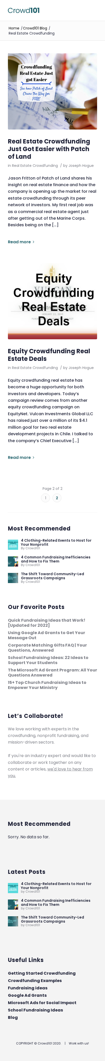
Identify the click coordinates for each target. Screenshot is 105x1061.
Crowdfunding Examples (35, 981)
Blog (13, 1017)
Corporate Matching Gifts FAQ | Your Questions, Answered (47, 647)
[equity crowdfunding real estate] (52, 301)
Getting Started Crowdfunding (42, 973)
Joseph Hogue (81, 165)
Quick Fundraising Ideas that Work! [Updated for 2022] (46, 622)
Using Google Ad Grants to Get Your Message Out (46, 635)
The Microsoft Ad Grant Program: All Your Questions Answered (52, 672)
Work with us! (79, 1043)
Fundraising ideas (27, 988)
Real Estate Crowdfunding (35, 165)
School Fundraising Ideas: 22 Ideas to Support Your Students (48, 660)
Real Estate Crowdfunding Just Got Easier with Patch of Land (49, 149)
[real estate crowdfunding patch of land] (52, 91)
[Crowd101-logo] (43, 10)
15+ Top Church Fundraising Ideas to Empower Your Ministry (47, 685)
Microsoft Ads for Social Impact (42, 1003)
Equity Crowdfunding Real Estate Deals (49, 355)
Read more (19, 242)
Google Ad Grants (27, 995)
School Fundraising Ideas (35, 1010)
